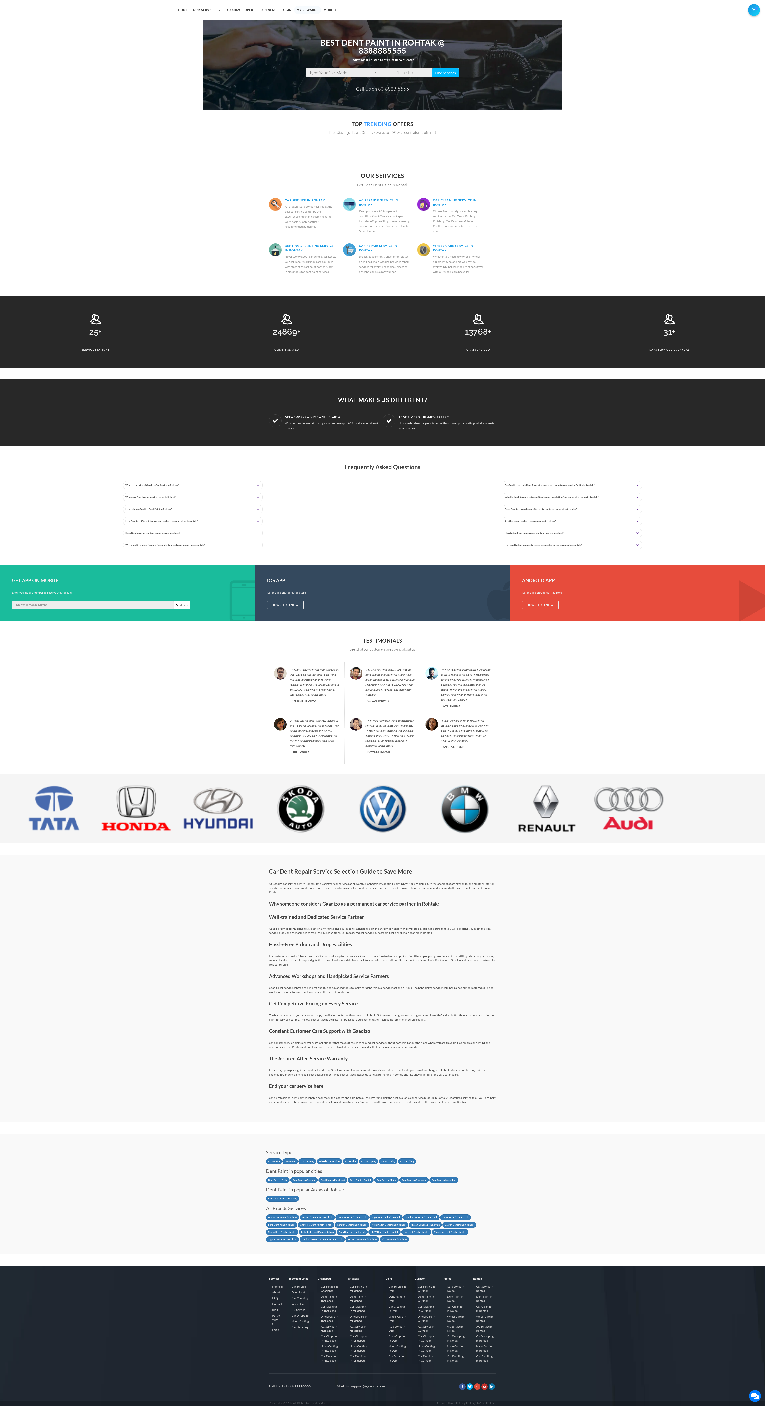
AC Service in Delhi (397, 1328)
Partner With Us (277, 1320)
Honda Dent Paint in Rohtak (352, 1217)
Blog (275, 1309)
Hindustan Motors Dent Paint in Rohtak (322, 1239)
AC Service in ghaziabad (329, 1328)
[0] (753, 9)
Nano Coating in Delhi (397, 1348)
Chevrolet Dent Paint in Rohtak (316, 1224)
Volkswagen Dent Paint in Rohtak (389, 1224)
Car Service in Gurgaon (426, 1288)
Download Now (285, 605)
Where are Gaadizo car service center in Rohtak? (150, 497)
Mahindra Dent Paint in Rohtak (421, 1217)
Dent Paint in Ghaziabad (414, 1180)
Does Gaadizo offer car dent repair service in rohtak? (152, 532)
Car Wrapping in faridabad (358, 1338)
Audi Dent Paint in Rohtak (352, 1231)
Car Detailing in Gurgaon (426, 1358)
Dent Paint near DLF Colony (282, 1198)
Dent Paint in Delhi (277, 1180)
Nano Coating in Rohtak (484, 1348)
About (276, 1292)
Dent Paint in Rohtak (360, 1180)
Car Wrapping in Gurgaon (426, 1338)
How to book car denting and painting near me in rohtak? (534, 532)
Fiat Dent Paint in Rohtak (416, 1231)
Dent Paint (290, 1161)
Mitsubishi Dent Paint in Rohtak (317, 1231)
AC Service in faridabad (358, 1328)
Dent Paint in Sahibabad (444, 1180)
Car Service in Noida (455, 1288)
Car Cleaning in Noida (455, 1308)
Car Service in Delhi (397, 1288)
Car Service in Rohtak (305, 200)
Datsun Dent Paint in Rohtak (459, 1224)
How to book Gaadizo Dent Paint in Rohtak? (148, 509)
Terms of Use (445, 1403)
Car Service (299, 1286)
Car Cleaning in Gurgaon (426, 1308)
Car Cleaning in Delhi (397, 1308)
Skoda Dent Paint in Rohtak (282, 1231)
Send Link (182, 605)
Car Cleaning (307, 1161)
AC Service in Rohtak (484, 1328)
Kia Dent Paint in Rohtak (394, 1239)
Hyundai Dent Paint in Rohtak (317, 1217)
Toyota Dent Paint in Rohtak (386, 1217)
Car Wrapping (368, 1161)
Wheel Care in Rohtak (485, 1318)
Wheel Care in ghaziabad (329, 1318)
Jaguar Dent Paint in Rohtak (282, 1239)
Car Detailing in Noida (455, 1358)
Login (275, 1329)
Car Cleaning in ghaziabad (329, 1308)
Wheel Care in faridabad (358, 1318)
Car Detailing (407, 1161)
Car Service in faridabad (358, 1288)
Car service (274, 1161)
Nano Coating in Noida (455, 1348)
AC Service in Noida (455, 1328)
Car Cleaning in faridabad (358, 1308)
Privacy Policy (465, 1403)
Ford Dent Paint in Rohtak (281, 1224)
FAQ (275, 1298)
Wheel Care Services (329, 1161)
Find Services (445, 73)
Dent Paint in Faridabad (333, 1180)
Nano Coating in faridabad (358, 1348)
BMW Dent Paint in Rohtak (384, 1231)
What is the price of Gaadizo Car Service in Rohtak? (152, 485)
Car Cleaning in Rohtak (484, 1308)
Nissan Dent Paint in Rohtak (425, 1224)
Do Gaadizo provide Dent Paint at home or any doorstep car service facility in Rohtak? (550, 485)
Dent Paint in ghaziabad (329, 1298)
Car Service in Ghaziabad (329, 1288)
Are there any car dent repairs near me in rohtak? (530, 521)
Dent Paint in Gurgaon (304, 1180)
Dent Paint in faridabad (358, 1298)
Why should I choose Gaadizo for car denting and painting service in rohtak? (165, 544)
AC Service (350, 1161)
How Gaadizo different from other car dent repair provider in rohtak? (161, 521)
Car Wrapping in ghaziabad (329, 1338)
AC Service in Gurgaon (426, 1328)
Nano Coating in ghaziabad (329, 1348)
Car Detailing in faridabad (358, 1358)
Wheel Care (299, 1304)
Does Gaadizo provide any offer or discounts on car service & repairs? (541, 509)
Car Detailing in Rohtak (484, 1358)
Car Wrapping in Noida (456, 1338)
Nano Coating (388, 1161)
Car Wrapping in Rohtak (485, 1338)
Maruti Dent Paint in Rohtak (282, 1217)
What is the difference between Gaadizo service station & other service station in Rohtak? (552, 497)
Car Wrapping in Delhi (397, 1338)
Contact (277, 1304)
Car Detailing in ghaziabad (329, 1358)
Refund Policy (485, 1403)
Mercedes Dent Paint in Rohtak (450, 1231)
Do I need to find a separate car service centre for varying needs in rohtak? (543, 544)
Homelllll (278, 1286)
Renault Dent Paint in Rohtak (352, 1224)
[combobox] (342, 72)
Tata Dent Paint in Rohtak (455, 1217)
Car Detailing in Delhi (397, 1358)
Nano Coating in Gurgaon (426, 1348)
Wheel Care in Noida (456, 1318)
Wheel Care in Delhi (397, 1318)
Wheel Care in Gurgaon (426, 1318)
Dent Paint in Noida (386, 1180)
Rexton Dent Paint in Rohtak (362, 1239)
